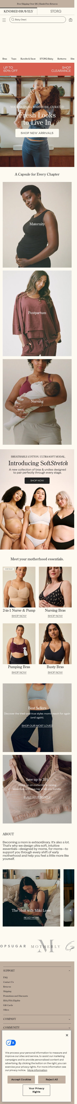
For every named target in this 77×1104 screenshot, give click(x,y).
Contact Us (8, 982)
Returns (7, 986)
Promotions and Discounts (15, 996)
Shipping (7, 991)
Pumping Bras (19, 667)
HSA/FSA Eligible (11, 1000)
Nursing (37, 401)
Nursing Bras (55, 610)
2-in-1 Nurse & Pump (19, 610)
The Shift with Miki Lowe (31, 910)
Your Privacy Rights (36, 1090)
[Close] (67, 1035)
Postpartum (37, 313)
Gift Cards (8, 1005)
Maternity (37, 224)
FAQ (5, 977)
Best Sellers (37, 708)
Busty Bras (55, 667)
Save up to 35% (37, 779)
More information (37, 1070)
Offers (6, 1009)
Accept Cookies (21, 1079)
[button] (4, 20)
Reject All (52, 1079)
